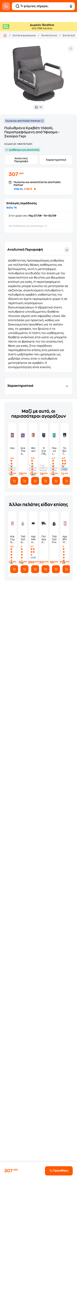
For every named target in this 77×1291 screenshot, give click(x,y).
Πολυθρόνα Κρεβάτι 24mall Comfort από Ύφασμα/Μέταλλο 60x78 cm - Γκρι (44, 539)
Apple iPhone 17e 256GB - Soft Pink (64, 539)
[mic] (71, 6)
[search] (17, 6)
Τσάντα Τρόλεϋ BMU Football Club (54, 539)
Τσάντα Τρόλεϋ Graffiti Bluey (23, 539)
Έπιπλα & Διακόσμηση (24, 35)
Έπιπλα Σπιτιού (49, 35)
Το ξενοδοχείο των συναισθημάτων (64, 451)
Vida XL (18, 189)
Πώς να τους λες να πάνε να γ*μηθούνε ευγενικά (54, 451)
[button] (38, 306)
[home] (5, 35)
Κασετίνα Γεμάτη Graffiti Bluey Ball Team (12, 539)
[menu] (6, 6)
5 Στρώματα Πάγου (44, 451)
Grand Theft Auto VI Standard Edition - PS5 (23, 451)
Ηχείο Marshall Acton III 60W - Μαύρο (33, 539)
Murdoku (12, 448)
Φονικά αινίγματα (33, 449)
